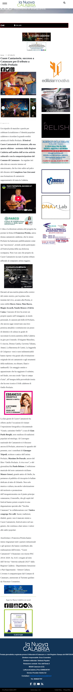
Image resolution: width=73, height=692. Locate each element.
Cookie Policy (58, 690)
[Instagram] (34, 684)
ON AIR (18, 25)
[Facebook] (31, 684)
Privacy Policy (67, 690)
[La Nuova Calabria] (26, 4)
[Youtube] (38, 684)
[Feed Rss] (42, 684)
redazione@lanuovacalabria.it (40, 676)
